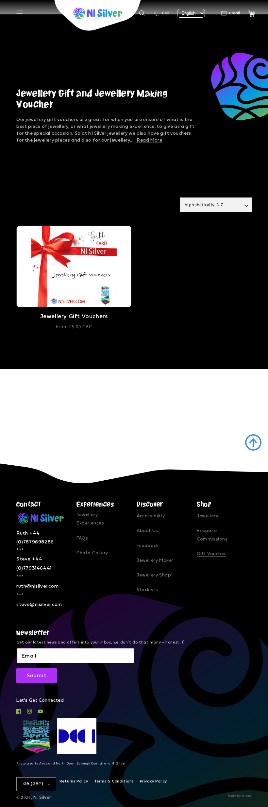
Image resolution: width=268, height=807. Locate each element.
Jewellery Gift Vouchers (74, 316)
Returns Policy (73, 781)
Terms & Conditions (114, 781)
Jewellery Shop (154, 575)
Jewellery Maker (155, 560)
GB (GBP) (33, 784)
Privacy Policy (153, 781)
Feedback (148, 545)
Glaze (247, 796)
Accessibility (151, 516)
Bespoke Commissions (212, 534)
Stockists (147, 590)
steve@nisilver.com (39, 604)
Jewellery (207, 516)
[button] (19, 13)
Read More (149, 140)
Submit (36, 675)
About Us (147, 530)
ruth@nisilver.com (37, 586)
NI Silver (42, 797)
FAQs (82, 538)
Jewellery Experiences (90, 519)
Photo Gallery (92, 553)
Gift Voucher (211, 554)
